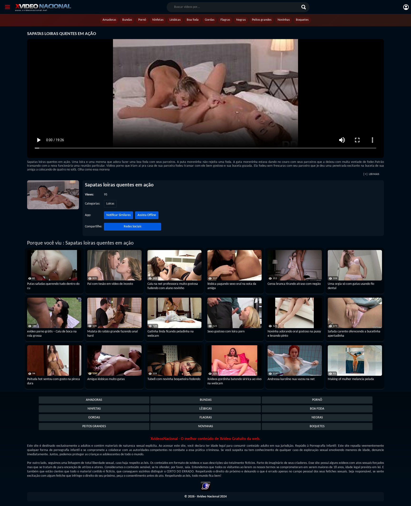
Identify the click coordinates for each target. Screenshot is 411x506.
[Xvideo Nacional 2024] (48, 7)
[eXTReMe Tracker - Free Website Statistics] (205, 487)
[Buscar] (304, 7)
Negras (241, 20)
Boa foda (193, 20)
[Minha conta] (406, 7)
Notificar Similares (118, 215)
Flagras (225, 20)
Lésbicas (175, 20)
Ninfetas (157, 20)
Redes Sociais (132, 226)
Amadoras (109, 20)
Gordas (209, 20)
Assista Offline (146, 215)
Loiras (110, 203)
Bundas (127, 20)
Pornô (142, 20)
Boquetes (302, 20)
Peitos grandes (261, 20)
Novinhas (284, 20)
